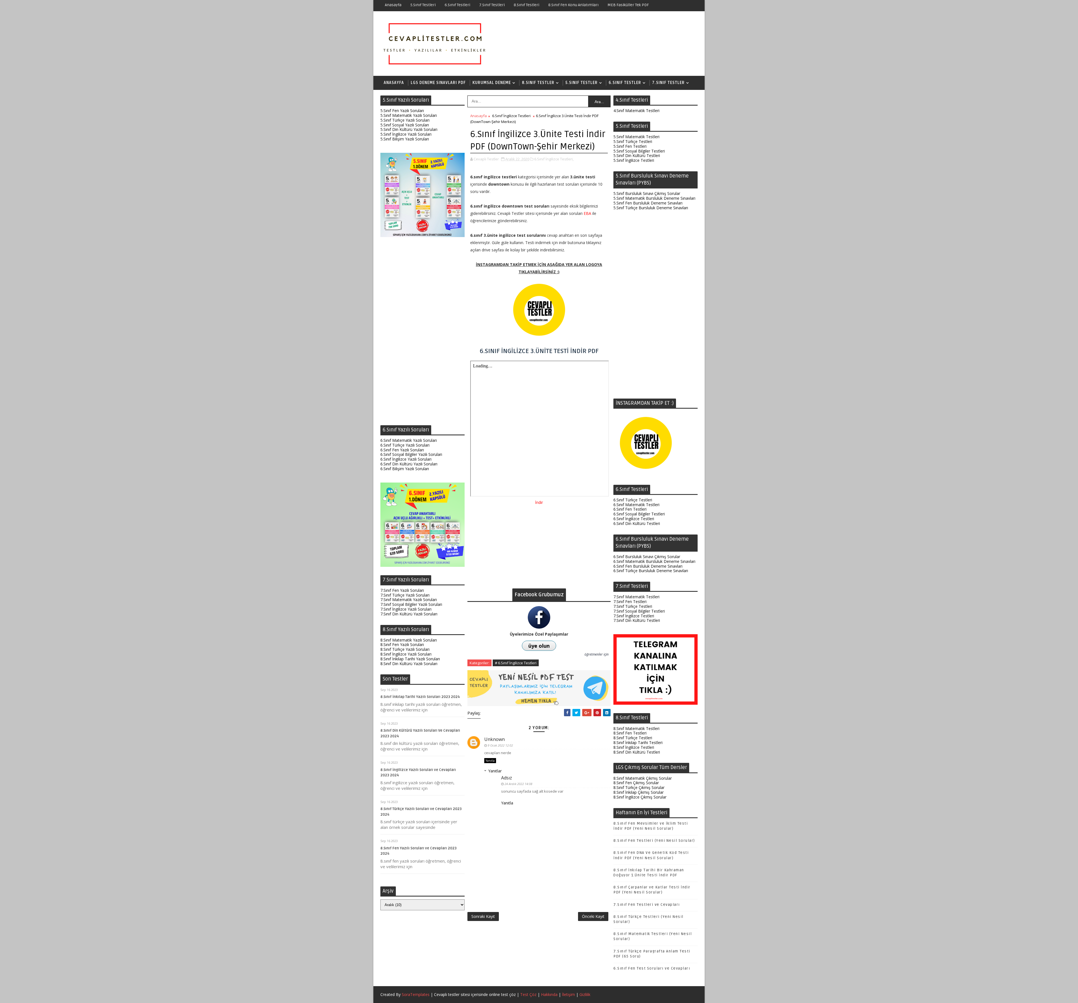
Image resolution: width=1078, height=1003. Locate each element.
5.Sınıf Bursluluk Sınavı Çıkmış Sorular (646, 193)
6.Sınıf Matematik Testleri (636, 504)
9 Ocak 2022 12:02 (500, 745)
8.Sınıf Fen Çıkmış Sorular (636, 782)
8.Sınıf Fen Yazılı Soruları (402, 644)
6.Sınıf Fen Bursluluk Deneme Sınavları (647, 566)
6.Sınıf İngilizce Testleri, (554, 159)
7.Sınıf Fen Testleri (630, 601)
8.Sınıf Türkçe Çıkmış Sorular (638, 787)
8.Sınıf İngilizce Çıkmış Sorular (639, 797)
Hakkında (549, 994)
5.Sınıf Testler (581, 82)
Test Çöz (528, 994)
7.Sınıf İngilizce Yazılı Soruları (405, 609)
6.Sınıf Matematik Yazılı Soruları (408, 440)
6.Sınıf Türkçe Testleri (632, 499)
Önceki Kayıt (593, 916)
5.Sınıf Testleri (423, 5)
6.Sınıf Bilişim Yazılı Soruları (404, 468)
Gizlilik (584, 994)
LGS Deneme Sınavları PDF (438, 82)
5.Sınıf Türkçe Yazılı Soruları (405, 120)
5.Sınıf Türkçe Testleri (632, 141)
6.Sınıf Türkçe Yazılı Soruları (405, 445)
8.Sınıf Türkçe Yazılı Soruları (405, 649)
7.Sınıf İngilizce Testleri (633, 615)
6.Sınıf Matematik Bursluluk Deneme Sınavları (654, 561)
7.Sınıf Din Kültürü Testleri (636, 620)
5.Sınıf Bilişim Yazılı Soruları (404, 139)
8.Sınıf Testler (538, 82)
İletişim (568, 994)
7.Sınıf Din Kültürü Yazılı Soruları (408, 614)
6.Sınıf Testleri (457, 5)
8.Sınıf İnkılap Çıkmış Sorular (638, 792)
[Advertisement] (422, 332)
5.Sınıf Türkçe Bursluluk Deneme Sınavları (650, 207)
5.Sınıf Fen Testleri (630, 146)
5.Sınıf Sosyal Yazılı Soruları (404, 125)
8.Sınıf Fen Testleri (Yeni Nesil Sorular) (654, 840)
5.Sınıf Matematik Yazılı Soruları (408, 115)
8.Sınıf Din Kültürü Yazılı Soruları (408, 663)
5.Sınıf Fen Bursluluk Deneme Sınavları (647, 203)
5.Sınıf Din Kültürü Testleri (636, 155)
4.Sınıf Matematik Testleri (636, 110)
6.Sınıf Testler (625, 82)
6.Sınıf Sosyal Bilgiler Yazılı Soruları (411, 454)
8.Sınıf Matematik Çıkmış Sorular (642, 778)
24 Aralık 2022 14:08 (518, 784)
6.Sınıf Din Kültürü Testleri (636, 523)
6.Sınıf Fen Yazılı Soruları (402, 449)
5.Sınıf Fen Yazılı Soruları (402, 110)
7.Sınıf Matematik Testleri (636, 596)
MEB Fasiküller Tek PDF (628, 5)
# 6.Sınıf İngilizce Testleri (515, 662)
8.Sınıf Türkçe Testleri (632, 737)
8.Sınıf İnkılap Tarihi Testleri (638, 742)
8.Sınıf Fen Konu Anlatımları (573, 5)
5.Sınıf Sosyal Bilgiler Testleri (639, 151)
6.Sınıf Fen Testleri (630, 509)
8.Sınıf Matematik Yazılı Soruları (408, 640)
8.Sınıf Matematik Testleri (636, 728)
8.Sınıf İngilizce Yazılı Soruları (405, 654)
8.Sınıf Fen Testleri (630, 733)
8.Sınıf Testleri (526, 5)
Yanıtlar (495, 771)
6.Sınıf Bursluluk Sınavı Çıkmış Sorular (646, 556)
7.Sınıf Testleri (492, 5)
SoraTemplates (416, 994)
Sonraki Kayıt (483, 916)
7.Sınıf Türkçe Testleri (632, 606)
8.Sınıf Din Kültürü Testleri (636, 752)
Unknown (494, 739)
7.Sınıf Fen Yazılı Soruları (402, 590)
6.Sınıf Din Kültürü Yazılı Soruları (408, 464)
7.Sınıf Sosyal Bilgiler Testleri (639, 611)
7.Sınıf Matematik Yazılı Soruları (408, 599)
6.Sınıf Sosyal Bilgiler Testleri (639, 514)
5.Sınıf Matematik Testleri (636, 136)
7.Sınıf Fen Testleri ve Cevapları (646, 904)
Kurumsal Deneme (491, 82)
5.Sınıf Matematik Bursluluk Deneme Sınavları (654, 198)
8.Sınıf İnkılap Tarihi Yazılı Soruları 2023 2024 (420, 697)
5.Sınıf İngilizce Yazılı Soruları (405, 134)
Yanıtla (490, 761)
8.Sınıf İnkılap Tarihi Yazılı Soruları (410, 658)
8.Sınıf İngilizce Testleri (633, 747)
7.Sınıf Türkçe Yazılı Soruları (405, 595)
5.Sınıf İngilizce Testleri (633, 160)
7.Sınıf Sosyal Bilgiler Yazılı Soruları (411, 604)
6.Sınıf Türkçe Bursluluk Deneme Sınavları (650, 570)
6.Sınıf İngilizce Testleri (511, 115)
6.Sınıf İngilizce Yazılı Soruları (405, 459)
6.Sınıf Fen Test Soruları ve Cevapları (651, 968)
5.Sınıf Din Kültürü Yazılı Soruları (408, 129)
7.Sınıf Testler (668, 82)
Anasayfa (393, 5)
